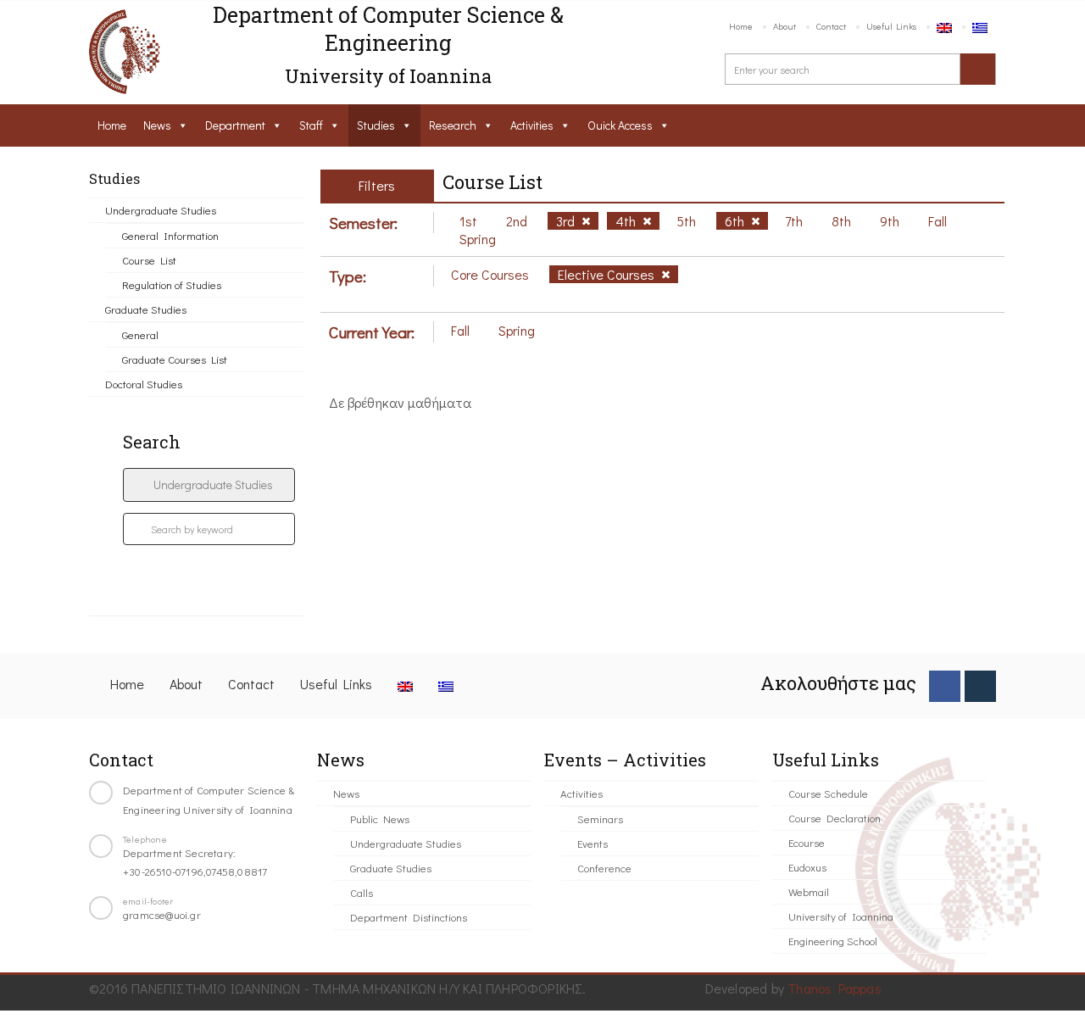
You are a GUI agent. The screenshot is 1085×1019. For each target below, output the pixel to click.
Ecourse (806, 842)
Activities (532, 125)
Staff (311, 125)
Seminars (600, 818)
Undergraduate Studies (160, 210)
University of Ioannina (840, 916)
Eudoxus (807, 867)
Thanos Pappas (834, 988)
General (140, 334)
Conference (604, 867)
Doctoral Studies (143, 383)
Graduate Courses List (174, 359)
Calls (361, 892)
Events (592, 843)
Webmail (808, 891)
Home (741, 25)
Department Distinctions (408, 917)
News (157, 125)
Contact (831, 25)
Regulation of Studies (171, 284)
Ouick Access (620, 125)
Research (452, 125)
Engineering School (832, 940)
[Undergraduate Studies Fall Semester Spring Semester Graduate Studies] (209, 485)
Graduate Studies (145, 309)
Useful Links (891, 25)
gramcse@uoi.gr (162, 914)
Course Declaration (834, 817)
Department (235, 125)
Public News (379, 818)
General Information (170, 235)
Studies (376, 125)
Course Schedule (828, 793)
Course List (149, 260)
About (784, 25)
